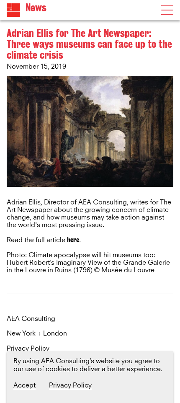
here (73, 240)
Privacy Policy (28, 349)
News (36, 8)
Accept (24, 385)
